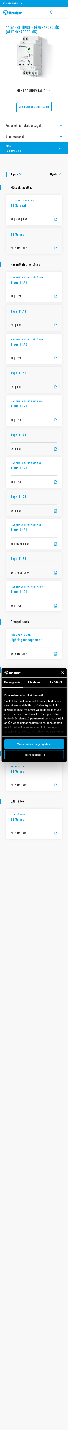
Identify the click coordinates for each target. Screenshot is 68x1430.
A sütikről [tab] (56, 682)
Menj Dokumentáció (31, 91)
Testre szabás (32, 754)
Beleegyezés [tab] (12, 682)
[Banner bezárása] (62, 672)
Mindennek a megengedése (34, 744)
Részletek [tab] (34, 682)
